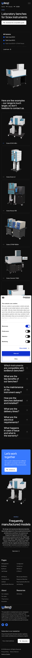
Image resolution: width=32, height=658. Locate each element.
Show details (23, 348)
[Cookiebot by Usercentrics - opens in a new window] (23, 298)
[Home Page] (5, 3)
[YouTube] (2, 624)
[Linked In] (6, 624)
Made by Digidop (5, 654)
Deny (16, 359)
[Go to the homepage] (6, 607)
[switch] (27, 331)
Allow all (16, 353)
